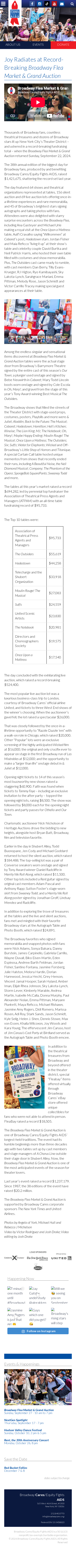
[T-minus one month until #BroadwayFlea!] (16, 1295)
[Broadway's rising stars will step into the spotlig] (60, 1316)
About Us (12, 44)
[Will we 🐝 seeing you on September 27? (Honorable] (60, 1295)
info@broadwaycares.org (53, 1516)
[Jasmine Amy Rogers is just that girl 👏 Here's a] (16, 1316)
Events (38, 44)
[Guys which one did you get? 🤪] (38, 1316)
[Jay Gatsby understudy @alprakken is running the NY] (38, 1295)
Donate (63, 44)
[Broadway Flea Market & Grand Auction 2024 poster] (24, 1077)
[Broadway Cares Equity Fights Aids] (15, 13)
